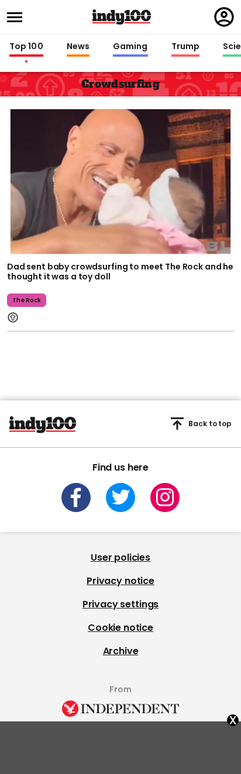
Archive (121, 651)
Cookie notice (120, 627)
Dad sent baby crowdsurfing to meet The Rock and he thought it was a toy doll (120, 272)
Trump (185, 47)
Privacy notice (120, 581)
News (78, 47)
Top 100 (26, 47)
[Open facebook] (76, 497)
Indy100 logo (122, 17)
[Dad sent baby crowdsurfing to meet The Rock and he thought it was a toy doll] (120, 180)
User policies (120, 557)
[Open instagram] (165, 497)
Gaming (130, 47)
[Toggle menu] (18, 17)
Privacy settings (120, 604)
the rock (26, 300)
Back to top (210, 424)
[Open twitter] (120, 497)
